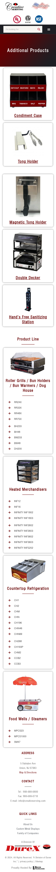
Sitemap (39, 861)
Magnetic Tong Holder (28, 222)
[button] (48, 29)
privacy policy (26, 861)
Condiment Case (28, 115)
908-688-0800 (30, 791)
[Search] (38, 29)
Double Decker (28, 277)
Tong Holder (28, 161)
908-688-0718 (30, 796)
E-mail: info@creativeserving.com (28, 800)
